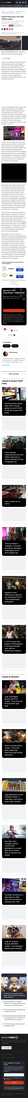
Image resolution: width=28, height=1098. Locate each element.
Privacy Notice (8, 317)
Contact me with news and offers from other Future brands (13, 1079)
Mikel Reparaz (18, 25)
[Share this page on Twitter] (5, 29)
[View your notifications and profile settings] (22, 2)
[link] (5, 268)
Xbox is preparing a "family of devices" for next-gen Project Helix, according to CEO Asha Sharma (15, 1003)
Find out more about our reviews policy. (15, 54)
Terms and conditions (7, 1054)
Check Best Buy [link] (20, 276)
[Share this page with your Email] (12, 29)
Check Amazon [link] (20, 270)
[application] (14, 172)
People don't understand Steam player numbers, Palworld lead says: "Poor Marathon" (14, 995)
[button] (25, 2)
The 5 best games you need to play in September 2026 (14, 1010)
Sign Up (14, 1082)
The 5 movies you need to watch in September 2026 (14, 1024)
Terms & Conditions (10, 1088)
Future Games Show (18, 5)
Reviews (11, 25)
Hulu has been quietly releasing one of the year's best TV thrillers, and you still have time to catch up (14, 1017)
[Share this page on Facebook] (2, 29)
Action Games (10, 11)
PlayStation (7, 345)
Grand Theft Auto (20, 11)
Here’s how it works (13, 33)
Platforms (15, 345)
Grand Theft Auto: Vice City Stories (10, 13)
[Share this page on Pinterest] (7, 29)
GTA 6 (10, 5)
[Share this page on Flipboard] (9, 29)
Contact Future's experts (8, 1057)
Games (3, 11)
